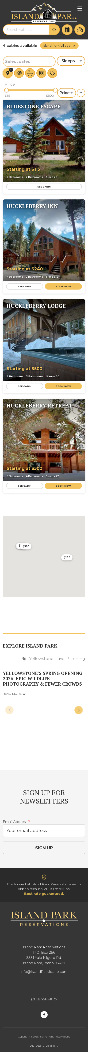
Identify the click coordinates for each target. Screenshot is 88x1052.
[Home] (44, 12)
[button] (78, 140)
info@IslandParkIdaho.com (44, 971)
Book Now (63, 286)
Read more (12, 693)
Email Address (15, 821)
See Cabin (44, 186)
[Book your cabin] (67, 29)
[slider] (6, 90)
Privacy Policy (44, 1046)
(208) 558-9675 (44, 999)
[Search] (54, 29)
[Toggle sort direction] (81, 93)
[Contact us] (79, 29)
